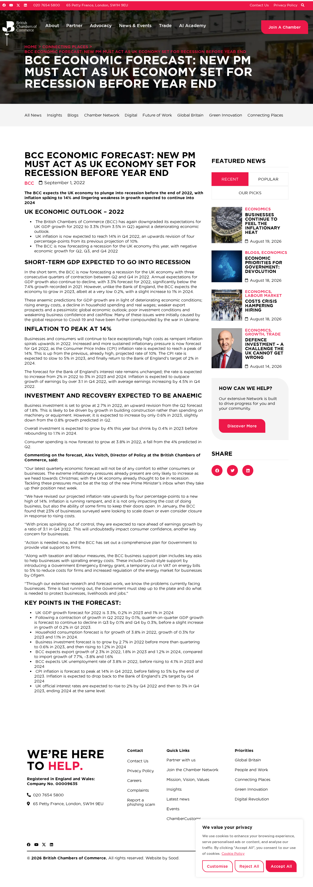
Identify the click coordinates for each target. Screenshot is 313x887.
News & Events (135, 25)
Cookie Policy (233, 853)
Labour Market (263, 295)
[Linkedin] (25, 5)
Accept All (281, 866)
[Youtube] (11, 5)
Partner (74, 25)
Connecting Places (65, 47)
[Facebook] (4, 5)
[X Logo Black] (44, 844)
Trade (165, 25)
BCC (29, 183)
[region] (249, 848)
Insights (54, 115)
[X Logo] (18, 5)
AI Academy (192, 25)
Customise (217, 866)
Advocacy (101, 25)
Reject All (249, 866)
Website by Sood (161, 858)
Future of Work (157, 115)
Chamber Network (101, 115)
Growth (254, 334)
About (52, 25)
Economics (258, 209)
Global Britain (190, 115)
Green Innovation (225, 115)
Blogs (72, 115)
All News (33, 115)
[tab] (230, 179)
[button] (302, 5)
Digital (131, 115)
